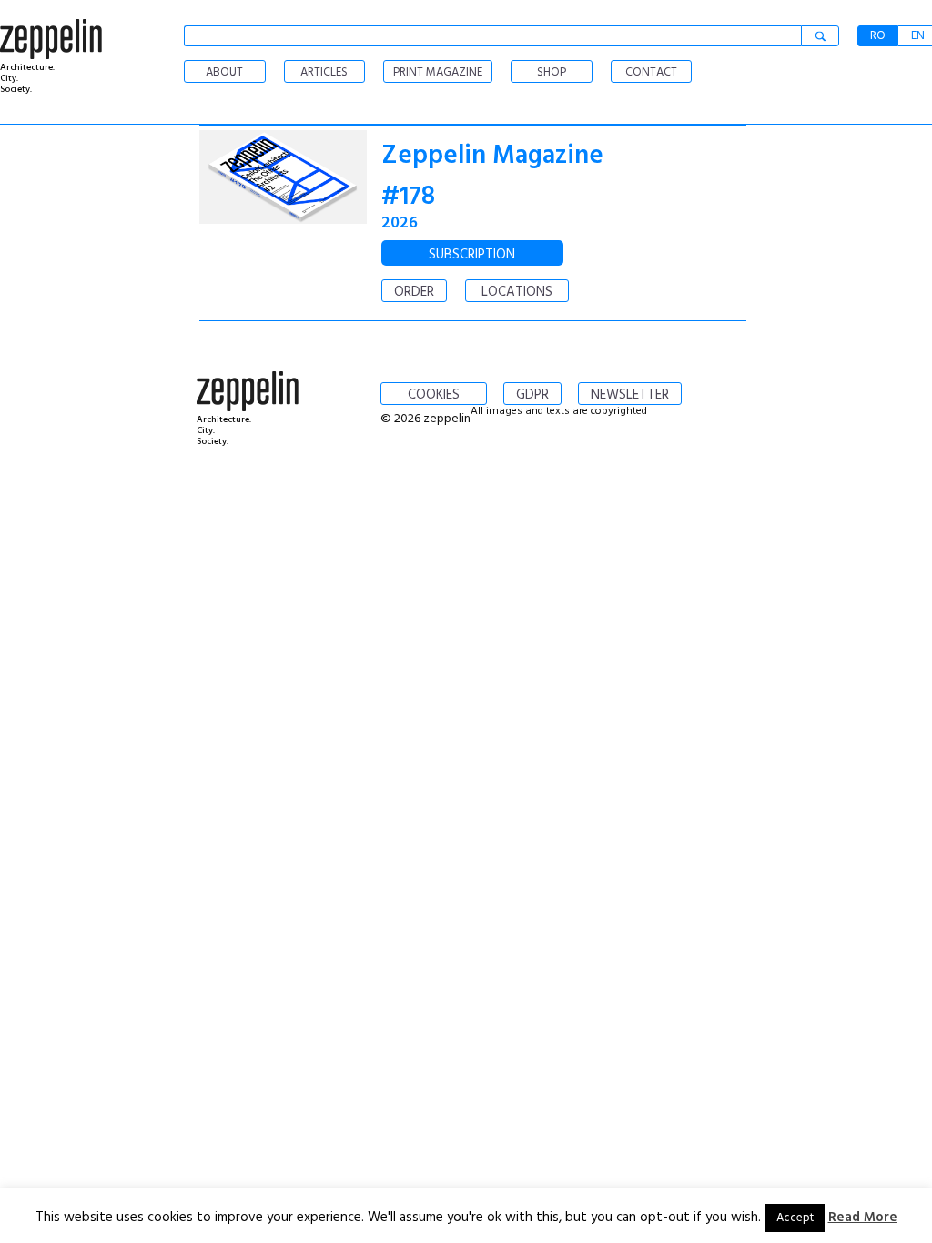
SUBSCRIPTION (472, 255)
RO (878, 35)
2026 (399, 223)
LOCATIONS (516, 292)
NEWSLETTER (630, 395)
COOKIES (434, 395)
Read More (862, 1217)
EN (918, 35)
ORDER (414, 292)
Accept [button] (795, 1218)
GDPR (532, 395)
